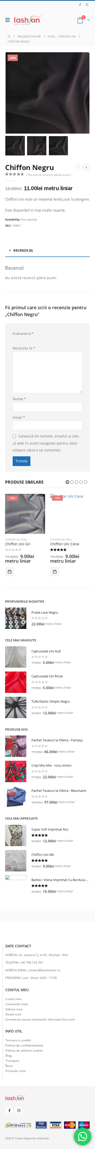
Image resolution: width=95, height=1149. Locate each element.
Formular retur (15, 1071)
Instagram (19, 1110)
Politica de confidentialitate (24, 1045)
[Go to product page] (15, 618)
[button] (9, 20)
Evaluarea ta (23, 333)
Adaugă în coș (9, 571)
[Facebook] (80, 5)
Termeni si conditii (18, 1040)
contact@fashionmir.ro (44, 970)
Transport (12, 1060)
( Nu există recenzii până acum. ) (49, 175)
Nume (19, 398)
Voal (24, 539)
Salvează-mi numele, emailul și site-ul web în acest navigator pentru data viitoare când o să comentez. (46, 443)
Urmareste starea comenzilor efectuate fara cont (40, 1019)
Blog (8, 1055)
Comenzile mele (16, 1004)
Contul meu (13, 999)
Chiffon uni (12, 539)
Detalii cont (13, 1014)
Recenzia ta (24, 348)
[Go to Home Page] (9, 36)
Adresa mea (14, 1009)
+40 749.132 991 (31, 962)
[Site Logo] (28, 20)
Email (19, 417)
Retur (9, 1066)
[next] (86, 167)
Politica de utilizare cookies (24, 1050)
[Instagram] (87, 5)
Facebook (9, 1110)
